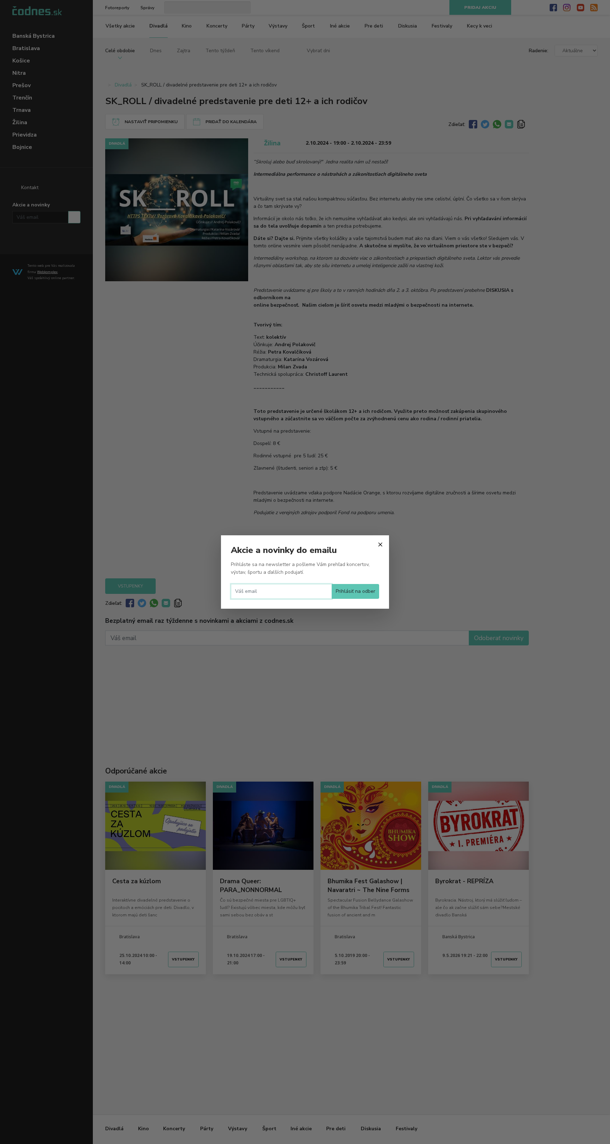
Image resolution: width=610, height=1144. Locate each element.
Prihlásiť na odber (355, 591)
